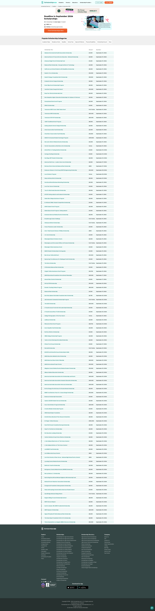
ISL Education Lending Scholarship (53, 433)
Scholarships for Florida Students (64, 549)
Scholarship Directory (45, 6)
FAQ (105, 538)
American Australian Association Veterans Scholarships (58, 384)
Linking (106, 545)
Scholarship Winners (45, 542)
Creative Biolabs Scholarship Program (54, 408)
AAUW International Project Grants (53, 364)
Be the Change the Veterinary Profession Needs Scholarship (59, 388)
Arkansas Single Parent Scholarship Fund (55, 61)
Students (61, 2)
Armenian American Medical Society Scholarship (56, 214)
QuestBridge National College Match (53, 493)
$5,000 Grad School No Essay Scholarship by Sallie (57, 352)
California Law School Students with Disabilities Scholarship (59, 69)
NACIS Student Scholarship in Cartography (55, 251)
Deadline (54, 6)
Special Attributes (79, 42)
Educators (75, 2)
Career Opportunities (109, 544)
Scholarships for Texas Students (63, 547)
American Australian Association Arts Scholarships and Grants (60, 376)
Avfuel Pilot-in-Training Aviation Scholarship (55, 150)
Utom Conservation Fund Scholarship (54, 129)
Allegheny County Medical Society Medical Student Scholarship (60, 368)
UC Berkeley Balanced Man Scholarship (54, 267)
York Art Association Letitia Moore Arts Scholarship (57, 146)
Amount (91, 49)
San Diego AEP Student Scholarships (54, 158)
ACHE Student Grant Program (52, 206)
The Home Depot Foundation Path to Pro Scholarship (57, 518)
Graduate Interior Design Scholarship (54, 81)
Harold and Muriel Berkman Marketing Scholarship (57, 182)
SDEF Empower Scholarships (51, 509)
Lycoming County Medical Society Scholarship (56, 461)
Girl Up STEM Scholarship (51, 283)
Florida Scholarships (86, 547)
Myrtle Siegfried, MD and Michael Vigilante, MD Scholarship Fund (60, 477)
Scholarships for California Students (64, 545)
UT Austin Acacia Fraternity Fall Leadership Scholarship (58, 307)
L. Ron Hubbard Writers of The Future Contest (56, 445)
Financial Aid (44, 545)
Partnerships (107, 542)
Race (110, 42)
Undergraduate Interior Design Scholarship (55, 125)
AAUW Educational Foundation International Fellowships (58, 275)
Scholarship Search (45, 538)
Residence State (56, 42)
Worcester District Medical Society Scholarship (56, 141)
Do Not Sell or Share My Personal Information (77, 607)
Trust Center (107, 553)
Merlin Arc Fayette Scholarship (52, 465)
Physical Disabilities (91, 42)
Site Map (106, 547)
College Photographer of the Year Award (55, 315)
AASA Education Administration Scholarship (55, 356)
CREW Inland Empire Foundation (52, 412)
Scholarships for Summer (62, 574)
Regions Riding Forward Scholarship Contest (55, 497)
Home (42, 536)
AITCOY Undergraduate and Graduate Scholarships (57, 194)
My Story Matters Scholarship (52, 332)
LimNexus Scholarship (50, 319)
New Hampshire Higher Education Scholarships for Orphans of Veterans (62, 97)
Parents (68, 2)
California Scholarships (86, 545)
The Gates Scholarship (50, 263)
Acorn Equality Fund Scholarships (53, 327)
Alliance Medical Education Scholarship (54, 372)
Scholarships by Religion (87, 564)
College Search (44, 544)
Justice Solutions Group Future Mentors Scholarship (57, 437)
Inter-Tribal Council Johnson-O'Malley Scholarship (57, 230)
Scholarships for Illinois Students (64, 551)
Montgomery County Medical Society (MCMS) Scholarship (58, 469)
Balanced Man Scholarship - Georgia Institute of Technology (59, 65)
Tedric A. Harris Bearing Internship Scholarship (56, 340)
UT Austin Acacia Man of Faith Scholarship (55, 311)
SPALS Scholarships (49, 105)
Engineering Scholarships (62, 578)
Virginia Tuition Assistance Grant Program (55, 271)
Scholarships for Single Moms (63, 562)
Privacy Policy (107, 549)
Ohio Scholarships (85, 556)
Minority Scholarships (61, 555)
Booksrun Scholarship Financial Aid (53, 396)
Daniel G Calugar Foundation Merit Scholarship (56, 77)
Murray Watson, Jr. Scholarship (52, 473)
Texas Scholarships (85, 544)
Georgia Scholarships (86, 553)
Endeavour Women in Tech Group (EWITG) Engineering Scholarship (61, 170)
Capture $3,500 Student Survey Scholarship (55, 400)
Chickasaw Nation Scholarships (52, 222)
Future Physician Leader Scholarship (54, 226)
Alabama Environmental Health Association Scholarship (58, 52)
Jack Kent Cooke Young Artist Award (54, 89)
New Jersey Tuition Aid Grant (52, 255)
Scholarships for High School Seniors (65, 536)
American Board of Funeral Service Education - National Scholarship (61, 57)
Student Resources (45, 553)
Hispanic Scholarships (61, 556)
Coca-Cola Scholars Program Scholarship (55, 404)
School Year (71, 42)
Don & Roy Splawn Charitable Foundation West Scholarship (59, 295)
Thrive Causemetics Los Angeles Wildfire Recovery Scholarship (60, 522)
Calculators (43, 551)
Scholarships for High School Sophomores (66, 540)
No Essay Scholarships (61, 571)
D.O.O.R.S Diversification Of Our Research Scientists (57, 416)
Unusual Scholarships (61, 573)
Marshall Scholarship (50, 348)
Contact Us (106, 540)
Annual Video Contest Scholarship (53, 279)
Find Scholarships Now (56, 30)
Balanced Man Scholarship (51, 291)
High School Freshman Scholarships (89, 542)
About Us (106, 536)
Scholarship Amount (102, 42)
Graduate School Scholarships (63, 542)
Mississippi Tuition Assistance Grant (53, 247)
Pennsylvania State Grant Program (53, 101)
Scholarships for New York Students (64, 553)
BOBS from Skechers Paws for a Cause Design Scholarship (59, 392)
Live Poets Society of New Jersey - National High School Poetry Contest (62, 457)
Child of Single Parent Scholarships (89, 567)
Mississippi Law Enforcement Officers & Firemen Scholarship (59, 243)
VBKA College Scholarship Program (53, 336)
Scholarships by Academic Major (89, 562)
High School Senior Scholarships (88, 536)
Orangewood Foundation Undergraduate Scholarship (58, 485)
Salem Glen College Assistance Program (54, 198)
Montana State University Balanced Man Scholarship (57, 166)
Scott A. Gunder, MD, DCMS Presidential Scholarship (57, 505)
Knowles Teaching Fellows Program (53, 287)
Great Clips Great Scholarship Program (54, 85)
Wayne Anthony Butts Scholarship (53, 178)
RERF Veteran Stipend (50, 501)
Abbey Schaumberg (89, 28)
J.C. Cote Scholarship (50, 234)
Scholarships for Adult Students (63, 544)
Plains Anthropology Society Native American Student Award (59, 489)
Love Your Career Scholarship (52, 186)
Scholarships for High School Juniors (64, 538)
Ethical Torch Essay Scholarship (52, 344)
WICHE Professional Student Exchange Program (56, 137)
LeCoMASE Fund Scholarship (51, 449)
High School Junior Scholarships (88, 538)
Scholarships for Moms (61, 560)
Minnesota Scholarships (86, 558)
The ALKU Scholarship (50, 303)
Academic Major (46, 42)
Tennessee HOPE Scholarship (52, 113)
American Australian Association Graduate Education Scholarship (61, 380)
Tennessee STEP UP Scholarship (52, 117)
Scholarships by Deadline (87, 560)
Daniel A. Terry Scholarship (51, 73)
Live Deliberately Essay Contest (52, 453)
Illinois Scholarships (86, 551)
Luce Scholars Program (50, 174)
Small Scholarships (85, 565)
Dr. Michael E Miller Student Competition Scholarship (57, 202)
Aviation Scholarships (61, 580)
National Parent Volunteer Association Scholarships (57, 481)
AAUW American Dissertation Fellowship (54, 360)
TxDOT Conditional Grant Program (53, 121)
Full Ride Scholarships (61, 567)
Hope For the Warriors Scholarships (53, 429)
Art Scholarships (60, 576)
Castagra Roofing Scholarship (52, 154)
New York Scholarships (86, 549)
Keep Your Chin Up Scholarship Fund (53, 93)
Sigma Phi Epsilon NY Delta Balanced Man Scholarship (58, 514)
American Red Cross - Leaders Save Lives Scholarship (58, 162)
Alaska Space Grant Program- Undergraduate (56, 210)
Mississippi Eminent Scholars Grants (53, 239)
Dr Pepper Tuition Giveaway (51, 421)
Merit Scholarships (60, 565)
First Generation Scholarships (63, 564)
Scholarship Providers (85, 2)
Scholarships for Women (62, 558)
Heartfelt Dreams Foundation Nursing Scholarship (57, 425)
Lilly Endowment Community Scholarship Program (57, 299)
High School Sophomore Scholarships (90, 540)
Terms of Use (107, 551)
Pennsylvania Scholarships (87, 555)
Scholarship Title (49, 49)
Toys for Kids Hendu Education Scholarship (55, 190)
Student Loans (44, 549)
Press (42, 558)
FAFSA (42, 547)
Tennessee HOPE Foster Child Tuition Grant (55, 109)
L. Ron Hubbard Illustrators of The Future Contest (57, 441)
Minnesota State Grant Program (52, 323)
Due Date (98, 49)
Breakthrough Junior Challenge (52, 218)
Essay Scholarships (61, 569)
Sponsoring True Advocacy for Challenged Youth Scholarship (60, 259)
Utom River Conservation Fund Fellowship (55, 133)
